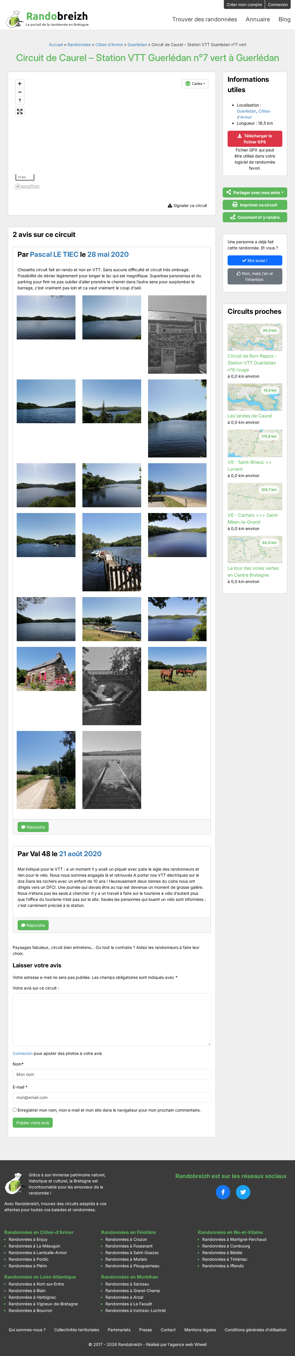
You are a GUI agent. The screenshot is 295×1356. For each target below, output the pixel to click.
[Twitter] (243, 1192)
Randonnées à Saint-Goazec (132, 1252)
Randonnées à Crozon (126, 1239)
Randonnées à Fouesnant (129, 1245)
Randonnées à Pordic (29, 1259)
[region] (112, 134)
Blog (285, 19)
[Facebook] (223, 1192)
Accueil (56, 44)
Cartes (197, 83)
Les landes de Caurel (250, 416)
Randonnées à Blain (27, 1290)
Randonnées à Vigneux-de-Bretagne (43, 1303)
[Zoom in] (20, 83)
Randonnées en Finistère (128, 1232)
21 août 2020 (80, 854)
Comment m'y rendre (258, 217)
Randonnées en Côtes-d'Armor (38, 1232)
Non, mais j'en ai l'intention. (257, 276)
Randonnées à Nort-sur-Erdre (36, 1283)
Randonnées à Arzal (124, 1297)
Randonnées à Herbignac (32, 1297)
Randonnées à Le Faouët (128, 1303)
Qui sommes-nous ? (27, 1329)
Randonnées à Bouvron (30, 1310)
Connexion (278, 4)
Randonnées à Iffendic (223, 1265)
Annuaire (258, 19)
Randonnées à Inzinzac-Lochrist (135, 1310)
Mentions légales (200, 1329)
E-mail (20, 1087)
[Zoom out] (20, 92)
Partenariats (119, 1329)
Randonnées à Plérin (28, 1265)
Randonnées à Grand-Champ (132, 1290)
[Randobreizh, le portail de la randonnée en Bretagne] (47, 19)
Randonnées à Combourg (226, 1245)
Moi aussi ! (256, 260)
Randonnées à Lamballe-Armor (38, 1252)
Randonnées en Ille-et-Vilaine (230, 1232)
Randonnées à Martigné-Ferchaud (234, 1239)
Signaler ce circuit (189, 205)
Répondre (35, 827)
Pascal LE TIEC (54, 254)
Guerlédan (137, 44)
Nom (18, 1063)
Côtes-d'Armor (109, 44)
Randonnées (79, 44)
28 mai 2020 (108, 254)
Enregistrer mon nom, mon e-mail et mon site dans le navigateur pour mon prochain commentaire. (109, 1110)
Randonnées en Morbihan (129, 1277)
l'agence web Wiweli (187, 1344)
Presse (145, 1329)
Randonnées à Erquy (28, 1239)
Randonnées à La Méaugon (34, 1245)
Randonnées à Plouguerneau (132, 1265)
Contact (168, 1329)
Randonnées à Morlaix (126, 1259)
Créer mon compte (244, 4)
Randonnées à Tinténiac (224, 1259)
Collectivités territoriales (76, 1329)
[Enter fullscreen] (20, 111)
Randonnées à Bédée (222, 1252)
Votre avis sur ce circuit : (36, 987)
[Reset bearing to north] (20, 100)
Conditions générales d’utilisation (255, 1329)
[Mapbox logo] (27, 186)
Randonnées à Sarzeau (127, 1283)
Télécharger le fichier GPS (257, 138)
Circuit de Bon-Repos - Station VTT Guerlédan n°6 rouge (252, 363)
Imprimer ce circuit (258, 204)
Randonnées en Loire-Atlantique (40, 1277)
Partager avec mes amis (256, 192)
